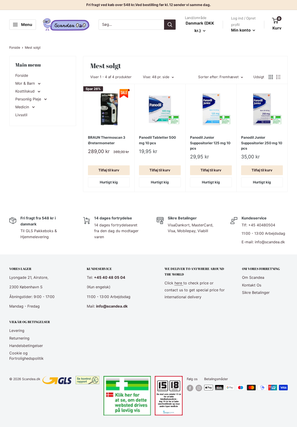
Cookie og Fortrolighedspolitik (26, 355)
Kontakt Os (251, 285)
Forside (14, 47)
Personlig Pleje (28, 99)
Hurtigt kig (109, 182)
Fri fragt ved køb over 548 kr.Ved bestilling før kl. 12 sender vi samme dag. (148, 5)
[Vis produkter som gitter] (271, 77)
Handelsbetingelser (26, 345)
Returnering (19, 338)
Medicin (22, 107)
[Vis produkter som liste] (278, 77)
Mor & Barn (25, 83)
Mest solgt (33, 47)
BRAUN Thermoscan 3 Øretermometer (106, 140)
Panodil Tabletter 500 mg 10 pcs (157, 140)
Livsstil (21, 114)
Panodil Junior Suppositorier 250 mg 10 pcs (261, 143)
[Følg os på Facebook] (190, 388)
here (178, 283)
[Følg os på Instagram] (199, 388)
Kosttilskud (25, 91)
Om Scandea (253, 277)
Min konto (241, 30)
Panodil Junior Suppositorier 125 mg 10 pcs (210, 143)
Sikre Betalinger (256, 292)
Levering (16, 330)
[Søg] (170, 24)
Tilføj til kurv (108, 170)
